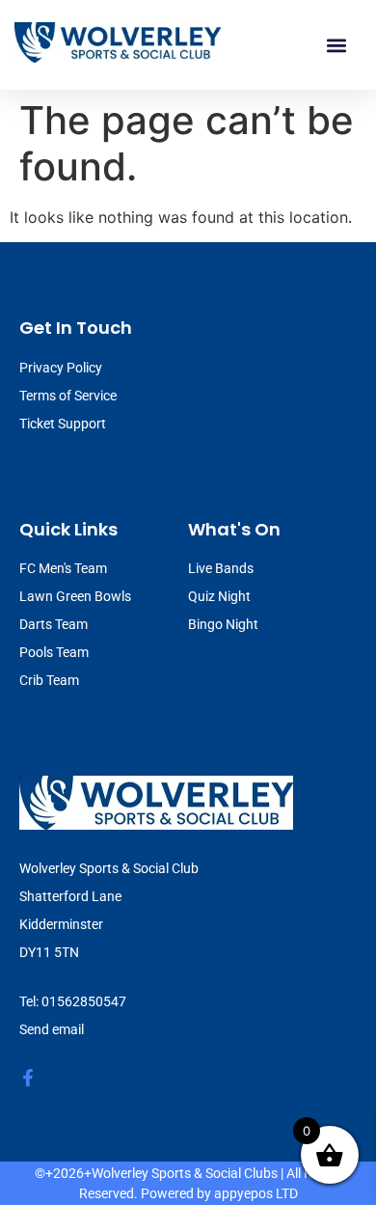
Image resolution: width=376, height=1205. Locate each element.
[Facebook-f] (28, 1077)
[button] (336, 45)
